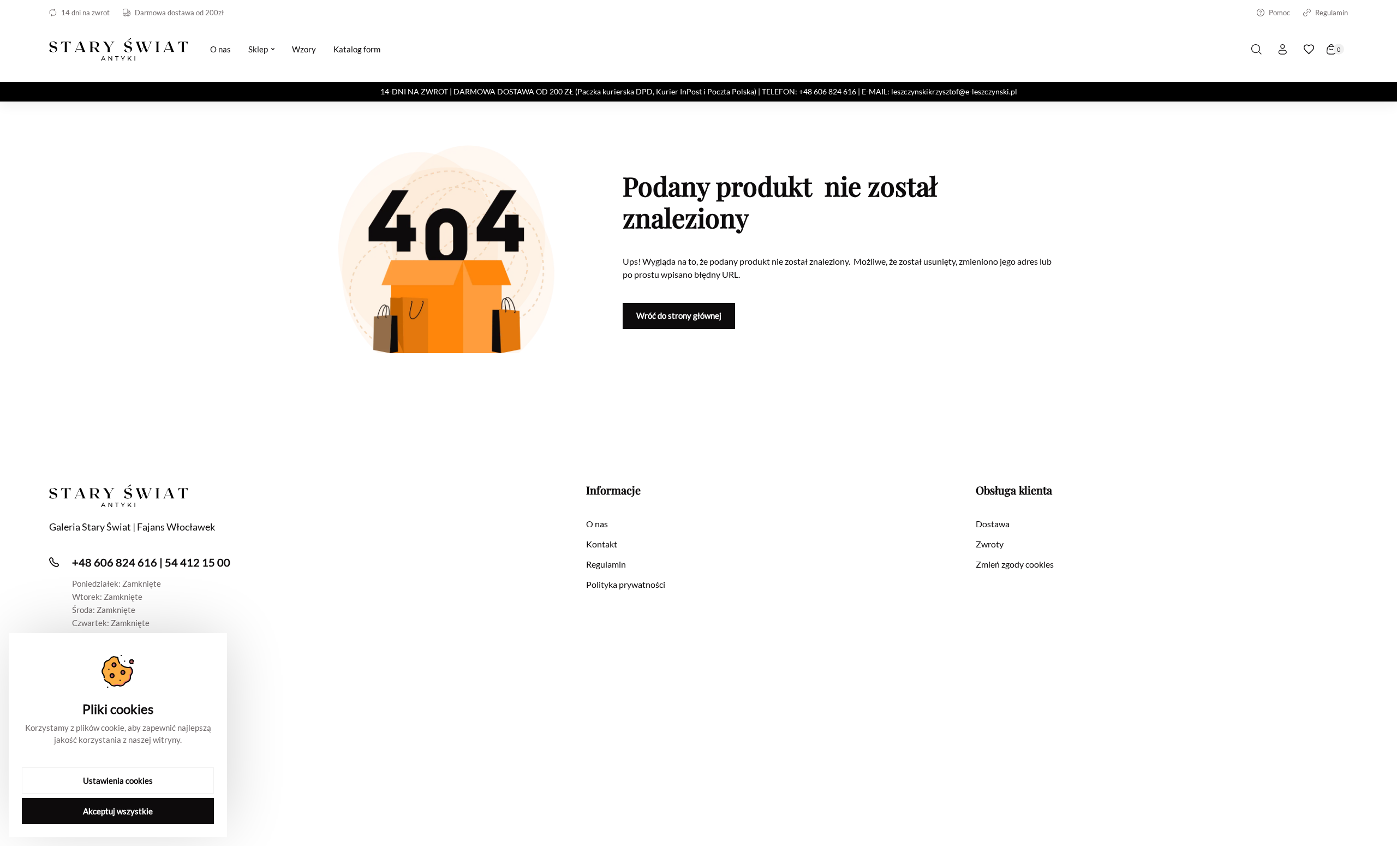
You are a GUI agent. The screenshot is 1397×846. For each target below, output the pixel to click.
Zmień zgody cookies (1015, 564)
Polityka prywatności (625, 584)
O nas (597, 524)
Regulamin (1331, 12)
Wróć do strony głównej (678, 315)
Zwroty (990, 544)
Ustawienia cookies (118, 780)
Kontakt (601, 544)
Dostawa (993, 524)
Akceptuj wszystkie (118, 811)
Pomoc (1279, 12)
